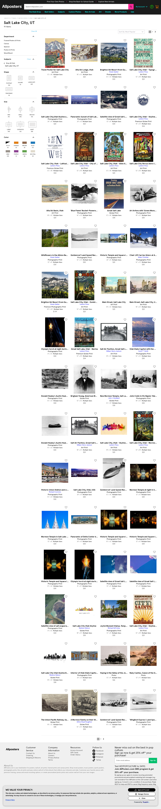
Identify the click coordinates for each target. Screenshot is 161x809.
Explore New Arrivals (106, 2)
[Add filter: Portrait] (9, 78)
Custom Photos (75, 12)
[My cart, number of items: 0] (157, 6)
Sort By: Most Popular (127, 32)
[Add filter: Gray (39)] (8, 150)
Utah (31, 18)
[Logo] (12, 7)
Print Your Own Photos (55, 2)
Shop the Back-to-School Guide (81, 2)
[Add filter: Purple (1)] (16, 150)
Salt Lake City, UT (40, 18)
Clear (29, 59)
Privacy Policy (10, 800)
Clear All (34, 31)
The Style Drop (35, 12)
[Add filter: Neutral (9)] (33, 150)
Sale (132, 12)
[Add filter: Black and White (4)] (8, 142)
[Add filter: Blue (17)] (33, 142)
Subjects (7, 18)
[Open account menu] (146, 6)
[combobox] (76, 6)
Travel (14, 18)
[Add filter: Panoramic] (9, 89)
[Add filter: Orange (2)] (16, 142)
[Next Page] (155, 31)
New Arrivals (90, 12)
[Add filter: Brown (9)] (24, 142)
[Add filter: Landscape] (32, 78)
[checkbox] (9, 111)
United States (22, 18)
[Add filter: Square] (20, 78)
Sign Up (153, 760)
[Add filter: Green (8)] (24, 150)
